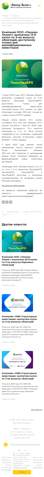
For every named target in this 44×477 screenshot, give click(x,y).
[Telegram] (10, 202)
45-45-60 (30, 435)
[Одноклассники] (7, 202)
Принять (22, 472)
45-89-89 (22, 435)
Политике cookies (20, 467)
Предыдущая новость (10, 213)
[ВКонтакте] (3, 202)
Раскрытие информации (13, 186)
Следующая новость (32, 213)
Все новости (36, 409)
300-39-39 (25, 438)
